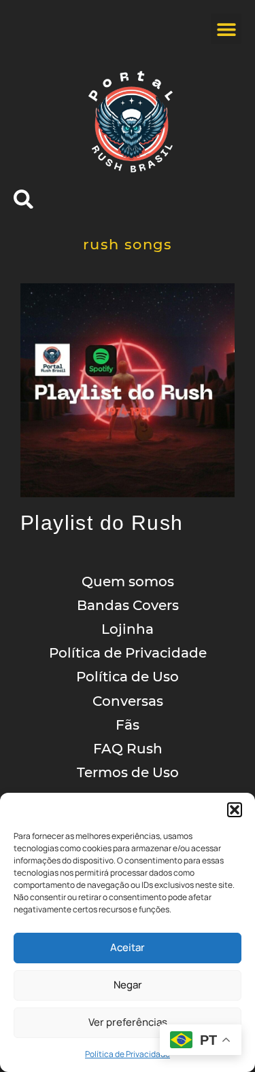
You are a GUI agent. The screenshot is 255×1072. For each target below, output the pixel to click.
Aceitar (127, 947)
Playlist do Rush (101, 523)
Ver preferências (127, 1022)
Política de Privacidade (127, 1054)
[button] (234, 810)
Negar (128, 985)
